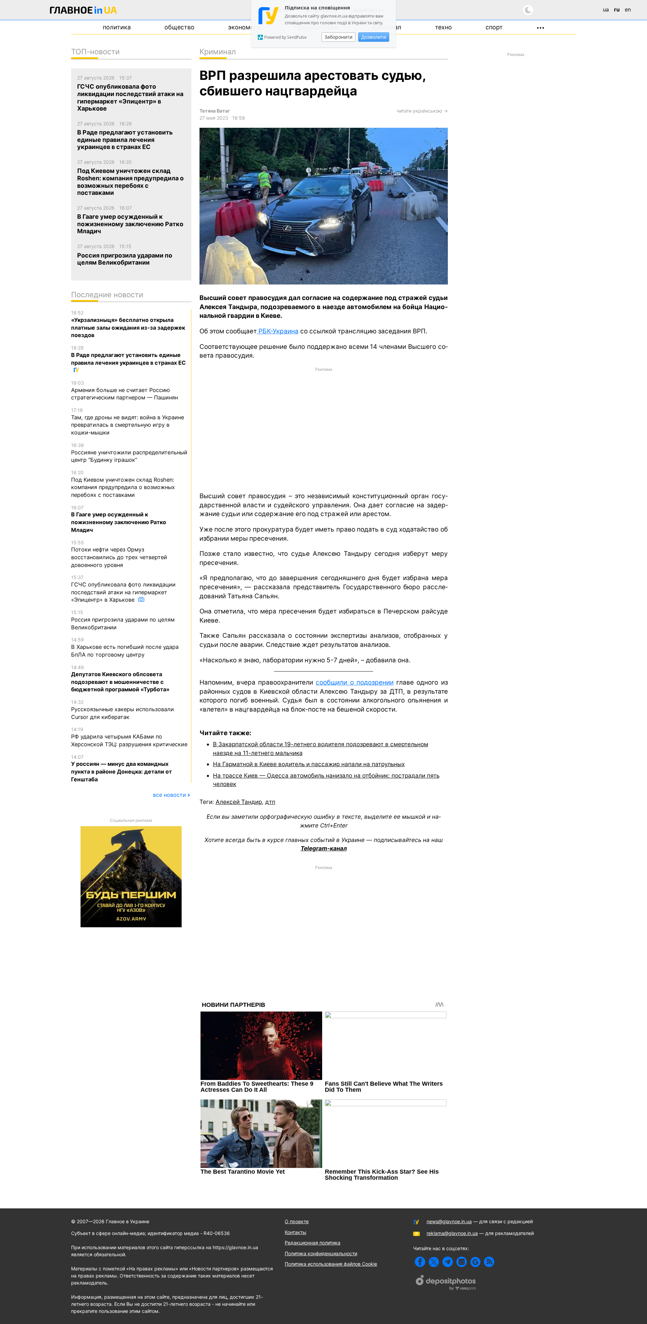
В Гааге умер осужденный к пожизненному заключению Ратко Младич (118, 519)
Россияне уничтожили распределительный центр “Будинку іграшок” (129, 452)
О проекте (297, 1221)
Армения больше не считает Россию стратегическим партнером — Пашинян (124, 390)
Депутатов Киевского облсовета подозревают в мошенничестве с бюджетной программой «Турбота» (120, 678)
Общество (179, 27)
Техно (443, 27)
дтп (270, 801)
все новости (169, 794)
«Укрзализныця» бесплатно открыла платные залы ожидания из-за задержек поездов (128, 324)
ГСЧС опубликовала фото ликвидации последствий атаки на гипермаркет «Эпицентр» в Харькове (123, 588)
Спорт (494, 27)
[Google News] (475, 1262)
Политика (117, 27)
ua (606, 9)
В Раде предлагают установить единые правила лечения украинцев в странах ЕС (128, 355)
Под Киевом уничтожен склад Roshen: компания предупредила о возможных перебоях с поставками (123, 484)
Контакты (295, 1232)
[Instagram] (461, 1262)
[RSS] (489, 1262)
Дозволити (373, 37)
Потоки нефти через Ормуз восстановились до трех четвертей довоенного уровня (119, 554)
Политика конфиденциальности (321, 1253)
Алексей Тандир (239, 801)
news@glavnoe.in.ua (449, 1221)
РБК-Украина (278, 331)
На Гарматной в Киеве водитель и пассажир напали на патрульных (309, 764)
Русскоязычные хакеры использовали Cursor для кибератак (122, 709)
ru (617, 9)
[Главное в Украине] (83, 11)
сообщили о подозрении (355, 682)
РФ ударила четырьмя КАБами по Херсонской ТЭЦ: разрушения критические (129, 736)
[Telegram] (447, 1262)
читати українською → (422, 111)
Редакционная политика (312, 1242)
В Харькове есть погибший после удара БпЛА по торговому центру (125, 647)
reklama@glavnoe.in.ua (452, 1233)
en (628, 9)
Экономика (244, 27)
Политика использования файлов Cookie (331, 1264)
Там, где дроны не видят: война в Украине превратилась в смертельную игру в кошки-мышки (127, 421)
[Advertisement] (323, 429)
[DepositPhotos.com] (446, 1283)
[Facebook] (420, 1262)
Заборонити (338, 37)
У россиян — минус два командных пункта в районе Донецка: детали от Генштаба (121, 768)
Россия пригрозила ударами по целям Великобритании (123, 619)
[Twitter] (434, 1262)
